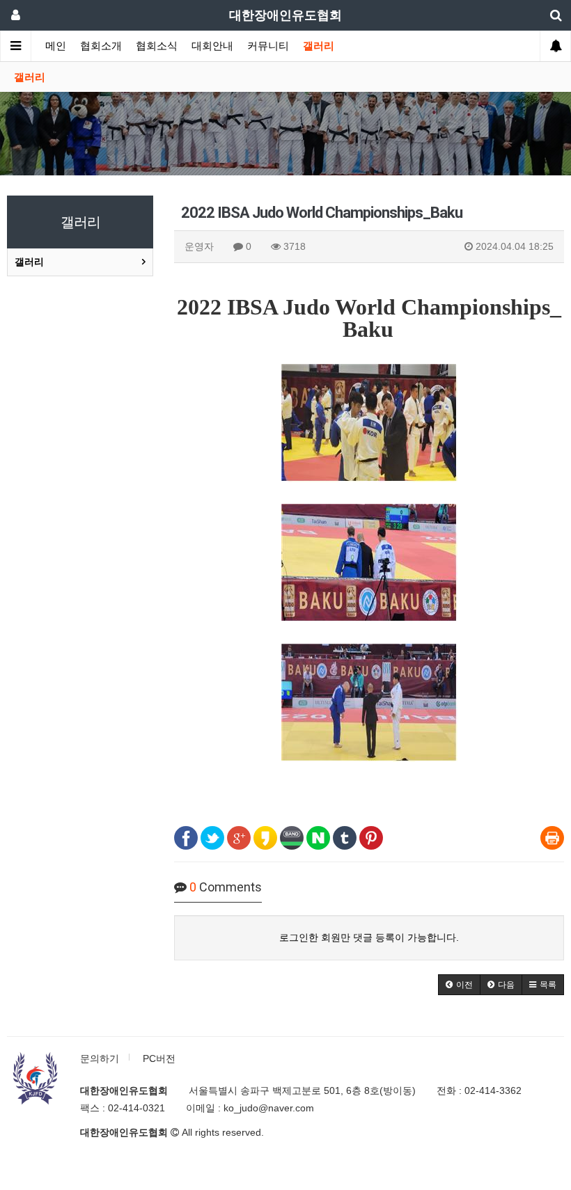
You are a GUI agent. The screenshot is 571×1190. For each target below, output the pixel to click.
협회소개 (101, 46)
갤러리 (318, 46)
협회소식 (157, 46)
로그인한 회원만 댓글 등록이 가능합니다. (369, 937)
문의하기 (99, 1058)
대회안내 (212, 46)
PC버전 (159, 1058)
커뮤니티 (268, 46)
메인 (55, 46)
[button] (459, 984)
